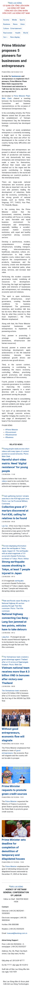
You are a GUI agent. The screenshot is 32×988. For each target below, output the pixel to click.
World (25, 33)
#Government (10, 432)
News (15, 24)
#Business (9, 437)
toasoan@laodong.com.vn (17, 933)
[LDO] (16, 452)
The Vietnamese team (10, 691)
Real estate (7, 33)
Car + (5, 37)
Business (6, 24)
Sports (22, 20)
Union (22, 24)
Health (17, 33)
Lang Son (5, 637)
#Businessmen (11, 435)
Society (6, 20)
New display (15, 37)
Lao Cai (5, 526)
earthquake (19, 581)
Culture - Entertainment (12, 28)
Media (14, 20)
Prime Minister (11, 801)
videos (4, 481)
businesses (16, 76)
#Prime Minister (11, 430)
